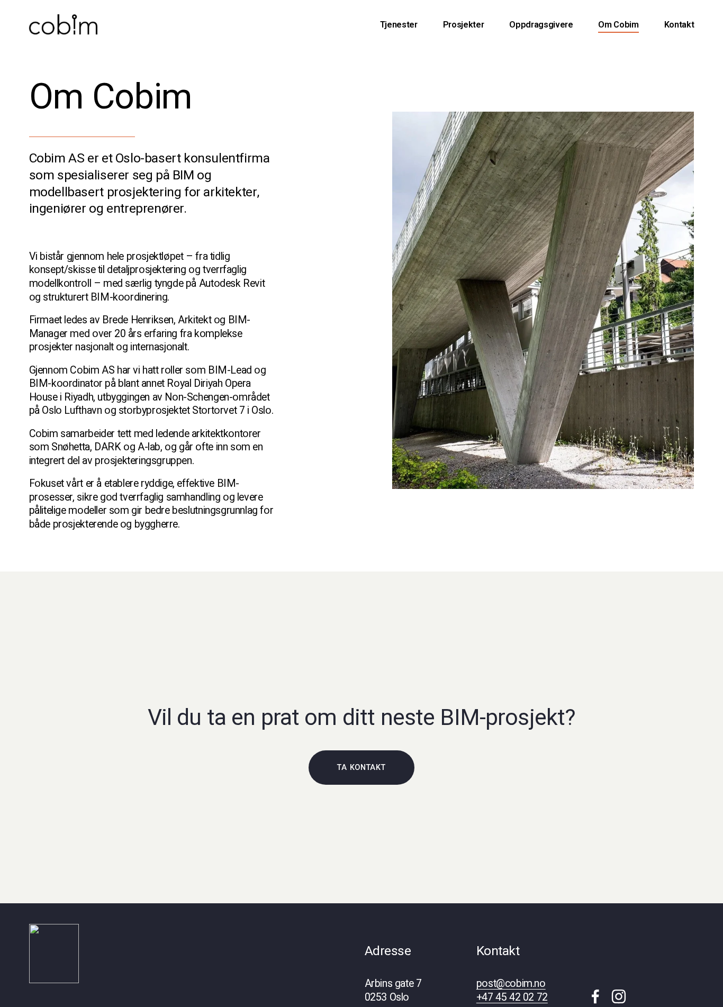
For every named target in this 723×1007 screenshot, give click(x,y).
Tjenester (399, 25)
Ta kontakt (361, 767)
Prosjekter (463, 25)
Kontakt (679, 25)
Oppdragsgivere (541, 25)
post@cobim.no (511, 983)
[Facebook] (595, 996)
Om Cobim (618, 25)
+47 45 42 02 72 (512, 997)
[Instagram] (618, 996)
